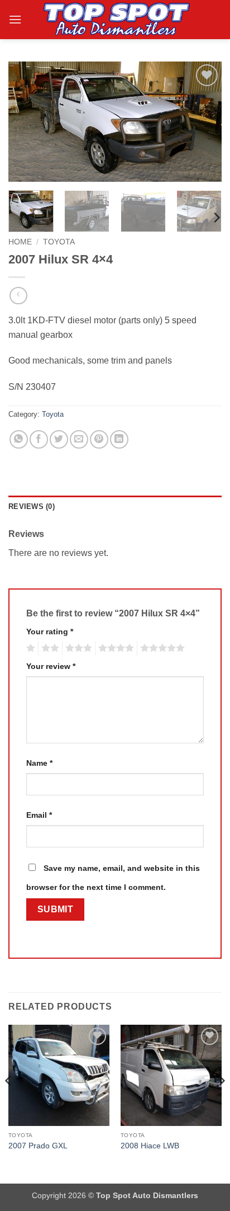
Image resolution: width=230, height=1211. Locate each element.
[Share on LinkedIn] (119, 439)
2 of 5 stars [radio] (48, 648)
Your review (50, 666)
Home (20, 242)
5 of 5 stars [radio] (161, 648)
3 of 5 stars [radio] (77, 648)
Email (39, 815)
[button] (15, 19)
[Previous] (27, 122)
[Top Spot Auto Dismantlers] (115, 19)
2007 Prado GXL (38, 1146)
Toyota (59, 242)
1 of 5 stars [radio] (29, 648)
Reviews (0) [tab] (31, 506)
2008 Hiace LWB (150, 1146)
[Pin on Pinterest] (99, 439)
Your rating (49, 631)
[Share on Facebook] (39, 439)
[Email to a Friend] (79, 439)
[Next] (203, 122)
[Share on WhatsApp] (18, 439)
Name (39, 762)
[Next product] (18, 295)
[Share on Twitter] (59, 439)
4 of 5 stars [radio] (114, 648)
